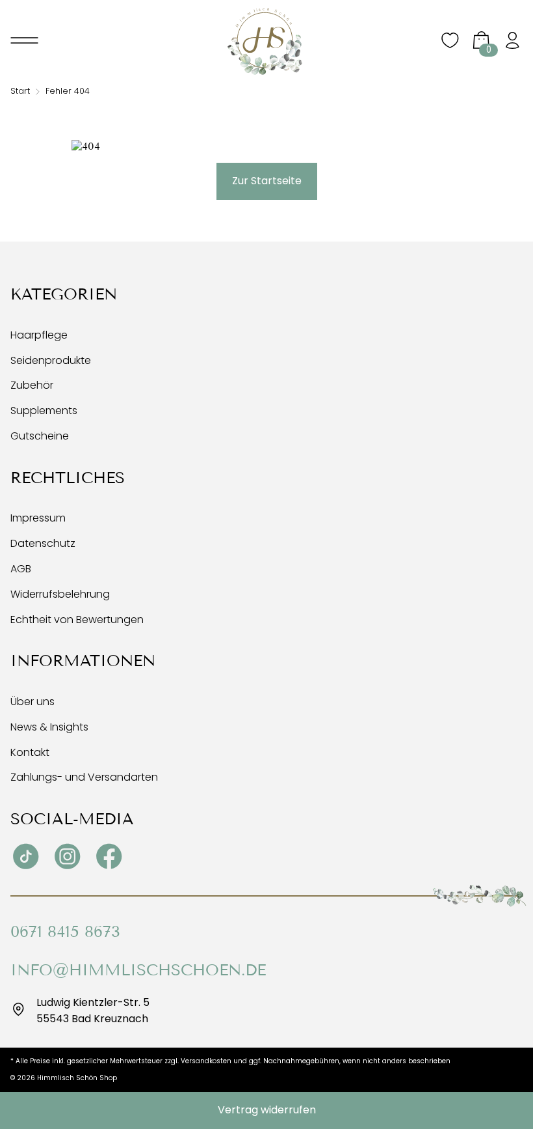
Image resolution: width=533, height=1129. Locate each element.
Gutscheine (39, 435)
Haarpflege (39, 335)
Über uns (32, 701)
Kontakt (29, 752)
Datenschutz (42, 543)
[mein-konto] (512, 41)
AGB (20, 568)
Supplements (43, 410)
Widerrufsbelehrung (60, 594)
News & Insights (49, 726)
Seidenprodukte (50, 360)
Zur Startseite (267, 180)
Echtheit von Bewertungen (77, 619)
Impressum (38, 517)
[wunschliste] (449, 47)
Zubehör (31, 385)
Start (20, 91)
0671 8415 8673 (65, 931)
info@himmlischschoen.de (138, 969)
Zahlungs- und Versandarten (84, 777)
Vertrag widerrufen (267, 1109)
